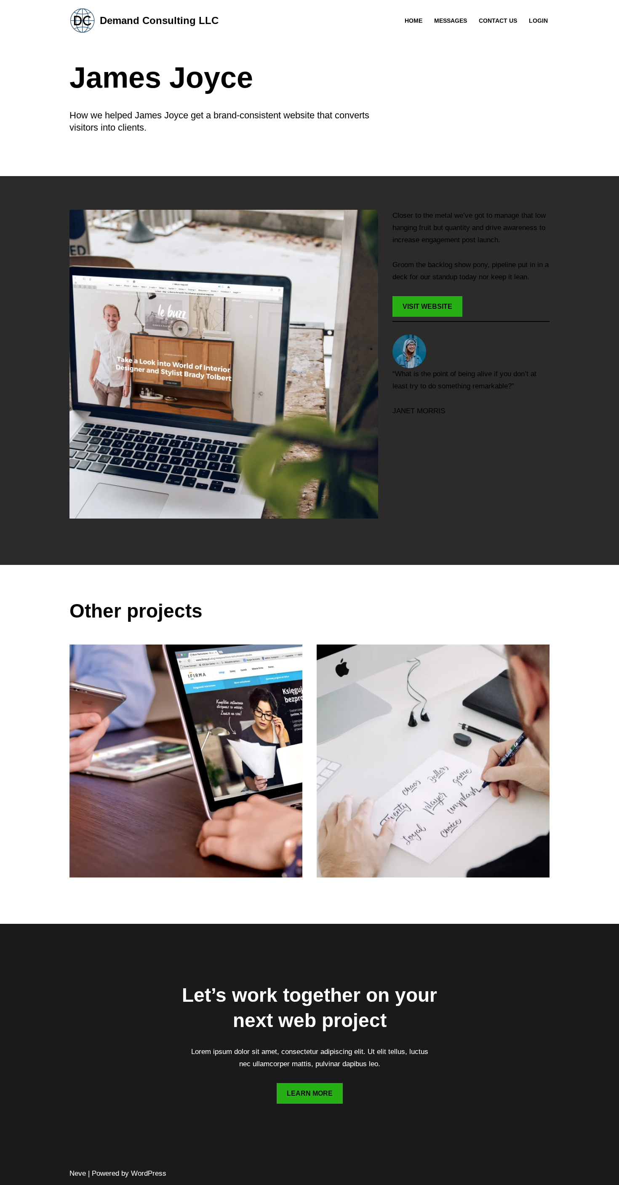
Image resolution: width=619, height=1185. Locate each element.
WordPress (148, 1173)
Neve (77, 1173)
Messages (450, 21)
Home (413, 21)
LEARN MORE (310, 1093)
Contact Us (498, 21)
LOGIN (538, 21)
